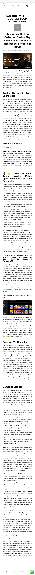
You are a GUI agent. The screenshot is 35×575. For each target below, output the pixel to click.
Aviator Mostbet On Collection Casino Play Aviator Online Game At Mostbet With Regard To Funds (17, 40)
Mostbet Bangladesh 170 (17, 50)
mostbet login (6, 336)
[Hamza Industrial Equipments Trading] (14, 6)
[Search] (26, 6)
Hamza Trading (29, 50)
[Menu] (30, 6)
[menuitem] (26, 6)
